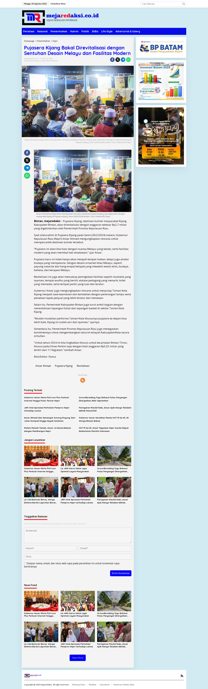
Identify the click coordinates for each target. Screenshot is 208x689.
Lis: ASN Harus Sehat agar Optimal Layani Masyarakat (75, 470)
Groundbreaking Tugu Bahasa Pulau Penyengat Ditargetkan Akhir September (103, 399)
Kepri (43, 61)
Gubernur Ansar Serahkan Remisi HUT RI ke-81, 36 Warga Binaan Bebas (104, 419)
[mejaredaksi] (60, 17)
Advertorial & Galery (32, 61)
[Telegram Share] (123, 59)
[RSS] (82, 380)
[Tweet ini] (117, 59)
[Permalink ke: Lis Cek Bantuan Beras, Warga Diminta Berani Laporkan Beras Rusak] (41, 486)
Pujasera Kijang (64, 365)
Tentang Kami (78, 684)
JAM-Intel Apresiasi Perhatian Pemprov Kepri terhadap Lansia (46, 409)
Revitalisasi (83, 365)
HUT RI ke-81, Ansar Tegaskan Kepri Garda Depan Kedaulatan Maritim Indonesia (104, 429)
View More (77, 657)
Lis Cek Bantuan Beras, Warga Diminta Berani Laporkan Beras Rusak (40, 501)
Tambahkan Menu (58, 3)
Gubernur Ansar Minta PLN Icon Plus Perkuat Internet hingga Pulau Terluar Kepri (46, 399)
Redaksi (92, 684)
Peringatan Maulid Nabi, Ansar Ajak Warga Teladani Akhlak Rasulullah (105, 409)
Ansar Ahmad (43, 365)
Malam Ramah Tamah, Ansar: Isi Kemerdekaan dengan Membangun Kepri (47, 429)
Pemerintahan (52, 61)
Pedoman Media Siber (123, 684)
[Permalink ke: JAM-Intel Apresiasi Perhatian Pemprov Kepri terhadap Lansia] (78, 486)
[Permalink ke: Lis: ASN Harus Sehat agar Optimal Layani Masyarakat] (78, 455)
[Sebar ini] (112, 59)
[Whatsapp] (128, 59)
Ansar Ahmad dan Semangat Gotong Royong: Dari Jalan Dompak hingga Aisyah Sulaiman (49, 419)
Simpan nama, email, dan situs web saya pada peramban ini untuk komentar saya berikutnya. (71, 565)
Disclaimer (105, 684)
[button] (183, 3)
